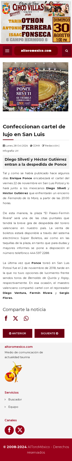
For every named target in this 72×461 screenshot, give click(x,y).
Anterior (18, 333)
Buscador (15, 399)
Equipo (13, 407)
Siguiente (48, 333)
